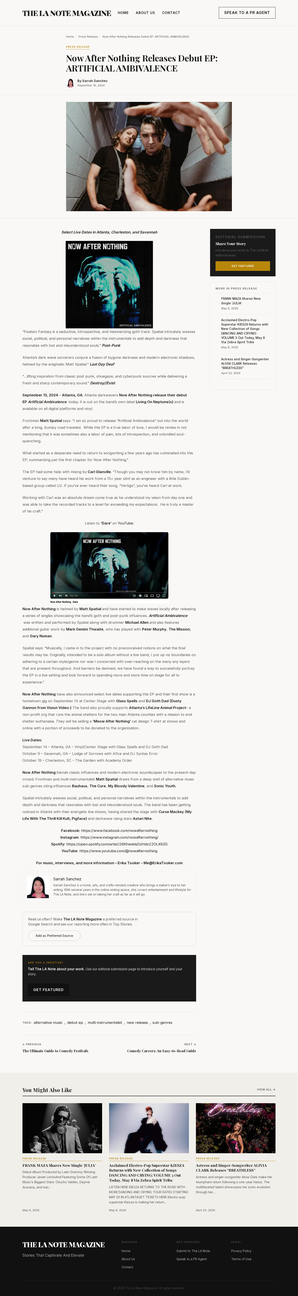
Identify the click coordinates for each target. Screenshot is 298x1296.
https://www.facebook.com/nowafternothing (119, 830)
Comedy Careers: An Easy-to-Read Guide (161, 1051)
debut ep (75, 1022)
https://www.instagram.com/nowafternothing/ (119, 837)
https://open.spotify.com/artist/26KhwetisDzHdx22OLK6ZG (117, 844)
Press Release (88, 36)
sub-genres (162, 1022)
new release (137, 1022)
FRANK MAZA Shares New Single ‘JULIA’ (241, 301)
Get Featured (48, 990)
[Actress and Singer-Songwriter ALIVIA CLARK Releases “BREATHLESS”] (236, 1128)
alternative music (48, 1022)
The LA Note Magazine (66, 13)
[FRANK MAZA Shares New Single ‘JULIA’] (62, 1128)
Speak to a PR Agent (247, 12)
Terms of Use (241, 1259)
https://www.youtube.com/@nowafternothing (118, 851)
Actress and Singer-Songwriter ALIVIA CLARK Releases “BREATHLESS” (245, 363)
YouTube (125, 523)
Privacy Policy (241, 1251)
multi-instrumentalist (105, 1022)
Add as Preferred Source (54, 936)
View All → (266, 1089)
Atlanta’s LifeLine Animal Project (157, 707)
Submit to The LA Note (193, 1251)
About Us (145, 13)
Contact (171, 13)
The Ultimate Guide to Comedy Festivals (55, 1051)
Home (123, 13)
